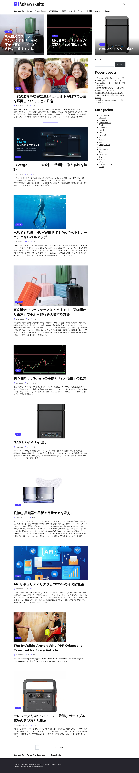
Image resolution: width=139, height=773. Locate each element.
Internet (102, 135)
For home (103, 128)
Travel (108, 11)
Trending (103, 159)
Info (100, 133)
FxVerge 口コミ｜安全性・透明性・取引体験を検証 (50, 167)
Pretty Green (40, 11)
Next (62, 747)
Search (98, 59)
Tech (101, 152)
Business (102, 118)
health (101, 130)
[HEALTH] (40, 227)
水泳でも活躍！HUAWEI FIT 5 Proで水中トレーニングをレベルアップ (50, 235)
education (103, 120)
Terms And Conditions (36, 755)
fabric (101, 125)
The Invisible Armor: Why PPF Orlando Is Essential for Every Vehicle (48, 648)
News (97, 11)
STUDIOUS (53, 11)
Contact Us (19, 11)
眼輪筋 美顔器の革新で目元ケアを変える (44, 513)
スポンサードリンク (76, 11)
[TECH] (51, 437)
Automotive (104, 115)
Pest (101, 142)
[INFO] (51, 91)
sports (101, 147)
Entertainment (105, 123)
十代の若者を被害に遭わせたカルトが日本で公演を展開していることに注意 (50, 98)
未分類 (89, 11)
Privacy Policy (55, 755)
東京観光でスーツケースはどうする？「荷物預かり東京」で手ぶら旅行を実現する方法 (50, 312)
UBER (63, 11)
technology (103, 155)
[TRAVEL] (51, 305)
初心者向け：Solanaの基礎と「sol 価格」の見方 (50, 378)
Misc (100, 137)
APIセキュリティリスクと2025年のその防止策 (49, 584)
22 (55, 747)
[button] (64, 53)
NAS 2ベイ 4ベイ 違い (31, 442)
